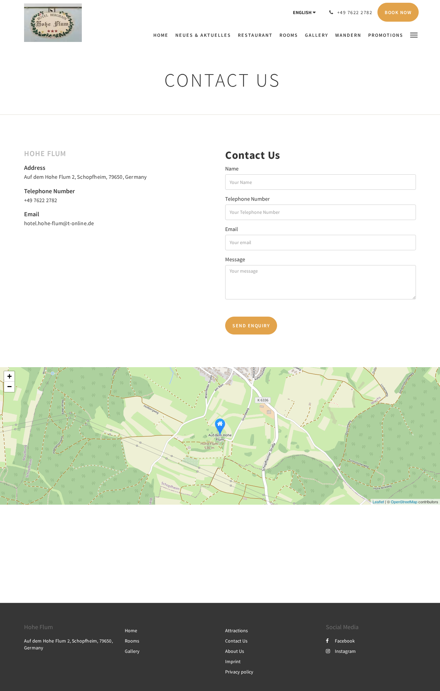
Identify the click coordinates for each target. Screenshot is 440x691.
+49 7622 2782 (40, 200)
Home (131, 630)
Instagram (345, 651)
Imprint (233, 661)
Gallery (132, 651)
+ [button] (9, 376)
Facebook (345, 641)
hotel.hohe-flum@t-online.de (59, 223)
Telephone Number (247, 198)
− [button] (9, 386)
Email (231, 229)
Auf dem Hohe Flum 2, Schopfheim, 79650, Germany (85, 176)
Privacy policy (239, 672)
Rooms (132, 641)
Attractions (236, 630)
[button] (414, 34)
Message (235, 259)
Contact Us (236, 641)
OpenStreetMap (404, 501)
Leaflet (378, 501)
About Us (234, 651)
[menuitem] (162, 35)
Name (232, 168)
